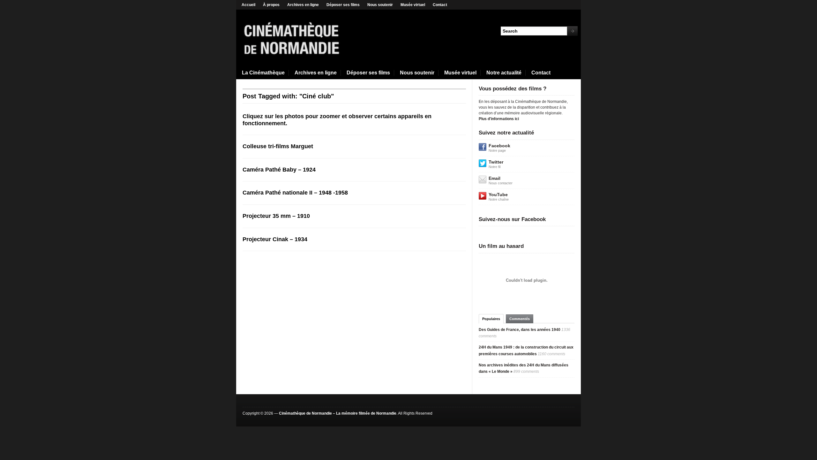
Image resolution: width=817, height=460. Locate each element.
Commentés (519, 319)
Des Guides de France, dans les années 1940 (519, 329)
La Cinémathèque (263, 72)
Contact (440, 5)
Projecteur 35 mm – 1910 (276, 216)
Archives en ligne (303, 5)
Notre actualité (503, 72)
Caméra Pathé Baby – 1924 (279, 169)
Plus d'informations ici (499, 119)
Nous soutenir (380, 5)
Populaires (491, 319)
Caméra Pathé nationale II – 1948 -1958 (295, 192)
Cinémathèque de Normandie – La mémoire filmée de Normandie (337, 413)
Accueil (248, 5)
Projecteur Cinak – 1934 (275, 239)
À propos (271, 5)
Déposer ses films (343, 5)
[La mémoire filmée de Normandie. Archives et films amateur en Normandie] (292, 37)
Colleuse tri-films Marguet (278, 146)
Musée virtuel (413, 5)
